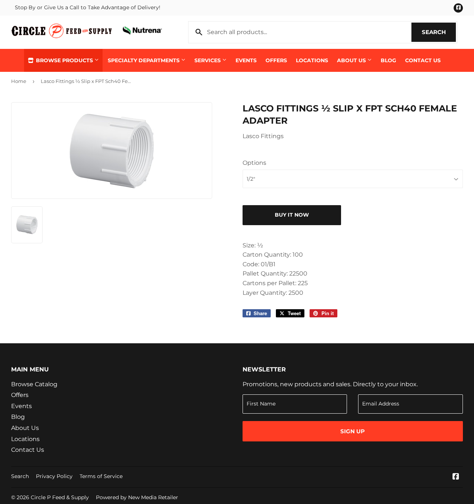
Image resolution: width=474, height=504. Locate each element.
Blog (388, 60)
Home (18, 81)
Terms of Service (101, 476)
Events (246, 60)
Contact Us (423, 60)
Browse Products (64, 60)
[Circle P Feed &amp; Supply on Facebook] (456, 477)
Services (208, 60)
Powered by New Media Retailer (137, 497)
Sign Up (352, 431)
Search (439, 32)
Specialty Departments (144, 60)
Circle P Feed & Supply (60, 497)
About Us (352, 60)
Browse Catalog (34, 384)
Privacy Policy (54, 476)
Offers (276, 60)
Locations (312, 60)
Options (254, 162)
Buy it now (292, 214)
